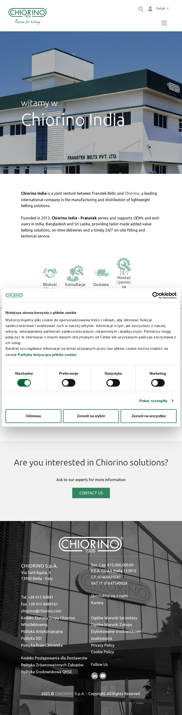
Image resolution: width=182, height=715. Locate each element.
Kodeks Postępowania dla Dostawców (54, 658)
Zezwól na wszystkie (149, 416)
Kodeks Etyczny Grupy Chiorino (48, 618)
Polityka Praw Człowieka (42, 645)
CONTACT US (91, 493)
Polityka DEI (31, 638)
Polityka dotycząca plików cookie (47, 355)
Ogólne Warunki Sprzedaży (114, 618)
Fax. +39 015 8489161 (39, 604)
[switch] (68, 383)
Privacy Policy (102, 645)
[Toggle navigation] (164, 23)
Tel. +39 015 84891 (37, 597)
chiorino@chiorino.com (41, 611)
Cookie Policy (102, 652)
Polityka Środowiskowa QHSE (46, 672)
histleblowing (36, 624)
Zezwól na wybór (91, 416)
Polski (161, 8)
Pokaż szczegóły (153, 401)
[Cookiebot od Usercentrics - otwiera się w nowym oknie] (156, 295)
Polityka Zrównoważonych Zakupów (52, 665)
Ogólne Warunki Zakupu (111, 624)
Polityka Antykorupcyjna (42, 631)
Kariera (97, 603)
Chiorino (132, 193)
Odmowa (33, 416)
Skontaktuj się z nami (109, 596)
